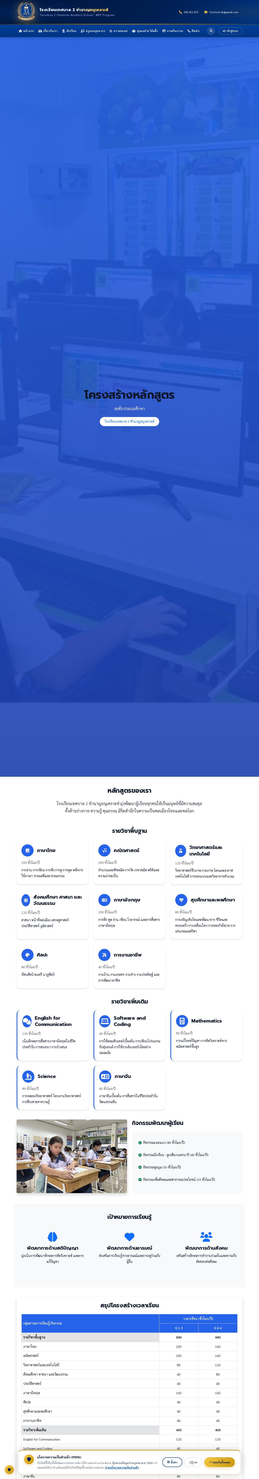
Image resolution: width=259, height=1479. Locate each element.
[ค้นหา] (211, 31)
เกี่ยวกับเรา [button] (50, 31)
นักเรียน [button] (71, 31)
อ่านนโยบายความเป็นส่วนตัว (122, 1467)
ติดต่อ (196, 31)
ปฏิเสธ (193, 1462)
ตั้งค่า (174, 1462)
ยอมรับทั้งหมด (221, 1462)
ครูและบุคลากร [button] (95, 31)
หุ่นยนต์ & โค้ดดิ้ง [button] (147, 31)
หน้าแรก (28, 31)
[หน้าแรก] (26, 12)
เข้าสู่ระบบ (232, 31)
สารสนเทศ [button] (120, 31)
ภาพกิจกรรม (175, 31)
